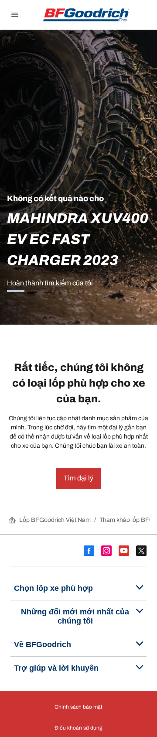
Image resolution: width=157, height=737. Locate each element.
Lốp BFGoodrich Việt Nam (55, 520)
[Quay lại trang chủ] (86, 15)
